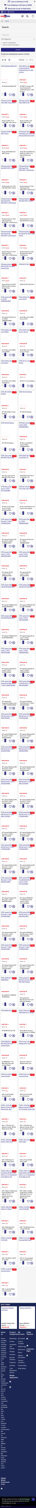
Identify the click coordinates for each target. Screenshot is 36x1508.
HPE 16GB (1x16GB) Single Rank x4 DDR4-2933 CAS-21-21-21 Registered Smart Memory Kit (26, 1194)
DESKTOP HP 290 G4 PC (27, 284)
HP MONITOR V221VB (8, 1030)
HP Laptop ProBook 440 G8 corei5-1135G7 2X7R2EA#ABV (9, 934)
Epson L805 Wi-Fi (24, 1323)
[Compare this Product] (13, 94)
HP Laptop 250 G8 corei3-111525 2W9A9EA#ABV (7, 573)
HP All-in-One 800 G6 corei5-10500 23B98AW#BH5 (26, 444)
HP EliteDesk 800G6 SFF (9, 86)
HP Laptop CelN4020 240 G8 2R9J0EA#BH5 (9, 605)
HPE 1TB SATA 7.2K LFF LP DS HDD (9, 1259)
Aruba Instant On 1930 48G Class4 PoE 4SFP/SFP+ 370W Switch (9, 253)
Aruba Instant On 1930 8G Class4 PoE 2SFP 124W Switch (27, 253)
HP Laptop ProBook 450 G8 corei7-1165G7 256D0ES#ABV (9, 966)
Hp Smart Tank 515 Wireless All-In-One (25, 1062)
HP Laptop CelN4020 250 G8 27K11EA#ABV (27, 605)
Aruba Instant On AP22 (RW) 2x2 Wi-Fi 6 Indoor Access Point (9, 286)
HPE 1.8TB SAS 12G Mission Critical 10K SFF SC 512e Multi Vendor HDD (27, 1128)
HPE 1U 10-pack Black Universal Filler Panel (26, 1259)
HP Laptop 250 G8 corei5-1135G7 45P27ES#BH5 (25, 573)
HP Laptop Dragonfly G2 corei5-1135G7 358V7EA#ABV (9, 670)
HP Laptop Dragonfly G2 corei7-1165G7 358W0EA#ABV (27, 670)
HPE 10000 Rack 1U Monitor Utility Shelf (8, 1160)
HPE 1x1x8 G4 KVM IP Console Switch (8, 1290)
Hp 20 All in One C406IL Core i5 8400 (9, 351)
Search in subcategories (9, 42)
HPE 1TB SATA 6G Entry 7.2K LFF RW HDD (27, 1228)
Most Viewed (5, 1304)
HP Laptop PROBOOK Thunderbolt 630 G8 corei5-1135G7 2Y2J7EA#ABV (26, 900)
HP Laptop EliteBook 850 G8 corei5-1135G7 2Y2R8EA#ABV (27, 834)
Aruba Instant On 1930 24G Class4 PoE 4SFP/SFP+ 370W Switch (9, 220)
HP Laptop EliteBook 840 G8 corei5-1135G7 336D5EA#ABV (9, 801)
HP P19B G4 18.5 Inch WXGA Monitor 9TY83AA (27, 1031)
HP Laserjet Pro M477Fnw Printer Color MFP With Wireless (27, 999)
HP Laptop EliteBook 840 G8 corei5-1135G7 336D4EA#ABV (27, 768)
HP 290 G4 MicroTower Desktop (9, 412)
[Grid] (2, 60)
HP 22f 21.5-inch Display (27, 381)
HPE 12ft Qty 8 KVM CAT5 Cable (26, 1160)
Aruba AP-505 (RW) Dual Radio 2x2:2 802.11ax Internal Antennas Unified (27, 154)
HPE (7, 1090)
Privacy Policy (21, 1503)
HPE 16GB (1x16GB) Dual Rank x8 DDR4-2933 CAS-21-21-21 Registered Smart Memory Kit (9, 1194)
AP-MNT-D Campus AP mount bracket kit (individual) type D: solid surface (27, 88)
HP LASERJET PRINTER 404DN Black (9, 996)
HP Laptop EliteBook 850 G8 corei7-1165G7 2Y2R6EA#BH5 (27, 866)
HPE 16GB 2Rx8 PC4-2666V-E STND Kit (8, 1228)
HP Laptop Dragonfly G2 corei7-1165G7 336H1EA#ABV (27, 637)
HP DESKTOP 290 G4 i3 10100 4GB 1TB (27, 476)
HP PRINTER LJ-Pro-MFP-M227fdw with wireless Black (8, 1063)
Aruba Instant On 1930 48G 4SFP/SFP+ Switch (27, 219)
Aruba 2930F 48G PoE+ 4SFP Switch (9, 152)
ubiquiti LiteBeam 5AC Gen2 (9, 1323)
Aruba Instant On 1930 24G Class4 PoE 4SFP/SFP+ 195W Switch (27, 187)
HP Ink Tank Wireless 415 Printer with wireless (27, 507)
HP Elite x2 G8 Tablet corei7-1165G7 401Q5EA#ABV (8, 508)
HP (6, 82)
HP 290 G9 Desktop (25, 412)
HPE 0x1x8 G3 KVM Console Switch (7, 1095)
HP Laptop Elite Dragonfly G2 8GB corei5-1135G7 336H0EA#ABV (9, 703)
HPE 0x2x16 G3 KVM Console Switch (26, 1095)
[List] (5, 60)
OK (33, 1499)
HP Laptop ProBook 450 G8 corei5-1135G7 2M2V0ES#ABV (9, 899)
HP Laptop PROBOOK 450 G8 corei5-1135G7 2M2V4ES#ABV (26, 934)
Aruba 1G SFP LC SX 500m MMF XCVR (26, 121)
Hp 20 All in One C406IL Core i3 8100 (27, 318)
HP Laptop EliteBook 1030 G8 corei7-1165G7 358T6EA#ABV (27, 703)
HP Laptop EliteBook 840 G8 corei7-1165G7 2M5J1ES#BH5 (9, 834)
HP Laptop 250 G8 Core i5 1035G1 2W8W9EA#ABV (9, 318)
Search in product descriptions (11, 45)
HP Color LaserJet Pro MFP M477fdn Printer (8, 476)
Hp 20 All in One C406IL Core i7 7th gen (27, 351)
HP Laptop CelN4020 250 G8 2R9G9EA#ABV (9, 636)
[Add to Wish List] (10, 94)
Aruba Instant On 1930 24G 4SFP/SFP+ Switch (9, 187)
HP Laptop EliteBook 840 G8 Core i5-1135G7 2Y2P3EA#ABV (27, 735)
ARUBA (25, 82)
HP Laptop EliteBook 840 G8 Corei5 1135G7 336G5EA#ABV (9, 768)
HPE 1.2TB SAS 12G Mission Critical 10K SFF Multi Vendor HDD (9, 1127)
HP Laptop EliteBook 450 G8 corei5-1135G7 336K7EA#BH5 (9, 735)
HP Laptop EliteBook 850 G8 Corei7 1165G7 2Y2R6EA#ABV (9, 866)
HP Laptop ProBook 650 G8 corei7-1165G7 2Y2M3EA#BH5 (9, 541)
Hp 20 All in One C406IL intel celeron (9, 381)
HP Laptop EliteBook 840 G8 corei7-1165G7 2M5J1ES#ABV (27, 801)
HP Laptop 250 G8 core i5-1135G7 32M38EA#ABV (27, 541)
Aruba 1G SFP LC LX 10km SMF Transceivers (9, 121)
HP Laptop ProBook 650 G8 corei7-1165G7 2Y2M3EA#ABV (27, 966)
